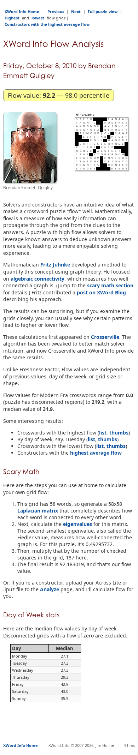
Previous (55, 11)
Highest (12, 17)
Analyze (49, 589)
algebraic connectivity (37, 278)
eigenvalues (77, 524)
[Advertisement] (70, 726)
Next (76, 11)
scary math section (110, 285)
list (103, 432)
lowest (37, 17)
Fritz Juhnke (55, 264)
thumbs (118, 432)
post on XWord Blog (101, 292)
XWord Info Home (22, 11)
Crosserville (105, 337)
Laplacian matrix (37, 510)
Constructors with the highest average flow (47, 24)
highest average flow (96, 452)
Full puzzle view (102, 11)
